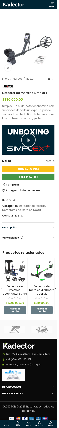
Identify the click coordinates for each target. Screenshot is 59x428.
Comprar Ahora (28, 177)
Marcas (17, 79)
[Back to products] (49, 79)
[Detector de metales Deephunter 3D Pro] (15, 271)
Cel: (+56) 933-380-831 (18, 359)
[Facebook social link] (18, 216)
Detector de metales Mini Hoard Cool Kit (41, 290)
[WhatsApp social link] (22, 216)
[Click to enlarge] (8, 68)
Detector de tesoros (32, 206)
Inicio (5, 79)
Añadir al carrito (28, 169)
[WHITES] (42, 329)
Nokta (30, 79)
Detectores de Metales (17, 210)
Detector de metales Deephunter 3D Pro (15, 290)
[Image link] (19, 345)
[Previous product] (45, 79)
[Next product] (52, 79)
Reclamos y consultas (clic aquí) (23, 364)
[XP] (14, 329)
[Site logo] (13, 4)
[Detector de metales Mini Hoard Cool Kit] (41, 271)
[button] (28, 140)
